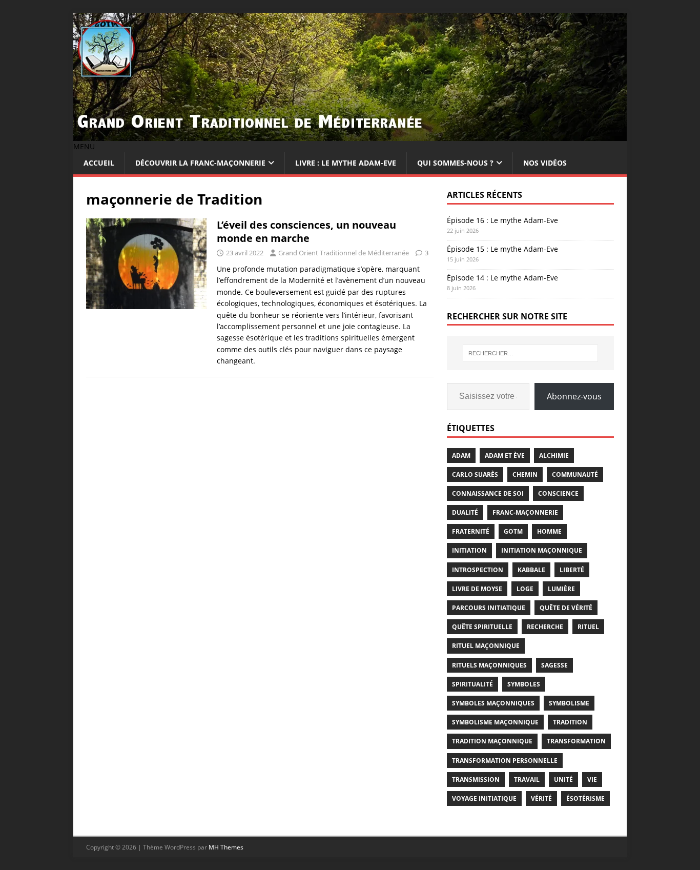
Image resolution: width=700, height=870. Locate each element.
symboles (523, 684)
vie (592, 779)
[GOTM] (350, 135)
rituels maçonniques (489, 665)
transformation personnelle (505, 760)
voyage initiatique (484, 798)
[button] (84, 146)
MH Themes (226, 847)
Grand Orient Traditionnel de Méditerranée (343, 252)
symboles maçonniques (493, 703)
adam (461, 455)
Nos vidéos (545, 163)
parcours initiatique (488, 607)
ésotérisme (585, 798)
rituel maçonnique (486, 645)
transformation (576, 741)
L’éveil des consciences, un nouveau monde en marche (306, 231)
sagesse (554, 665)
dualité (465, 512)
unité (563, 779)
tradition (570, 722)
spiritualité (472, 684)
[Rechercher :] (530, 353)
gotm (513, 531)
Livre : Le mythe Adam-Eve (345, 163)
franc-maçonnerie (525, 512)
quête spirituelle (482, 626)
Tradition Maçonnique (492, 741)
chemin (525, 474)
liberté (572, 569)
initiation (469, 550)
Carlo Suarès (475, 474)
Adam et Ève (505, 455)
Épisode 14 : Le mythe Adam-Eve (502, 277)
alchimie (554, 455)
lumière (561, 588)
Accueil (99, 163)
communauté (575, 474)
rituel (588, 626)
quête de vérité (566, 607)
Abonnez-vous (574, 396)
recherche (545, 626)
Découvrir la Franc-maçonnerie (200, 163)
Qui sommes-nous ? (455, 163)
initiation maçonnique (541, 550)
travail (527, 779)
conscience (558, 493)
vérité (541, 798)
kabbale (531, 569)
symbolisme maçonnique (495, 722)
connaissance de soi (488, 493)
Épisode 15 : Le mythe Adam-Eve (502, 249)
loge (525, 588)
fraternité (470, 531)
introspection (477, 569)
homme (549, 531)
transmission (476, 779)
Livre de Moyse (477, 588)
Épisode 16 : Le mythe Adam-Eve (502, 220)
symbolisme (569, 703)
